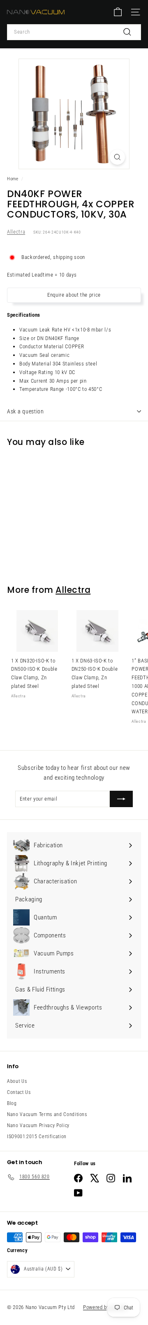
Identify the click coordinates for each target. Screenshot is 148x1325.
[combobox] (74, 32)
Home (12, 179)
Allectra (16, 232)
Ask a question (25, 411)
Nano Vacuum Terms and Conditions (47, 1114)
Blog (12, 1103)
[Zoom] (117, 157)
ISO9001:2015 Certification (37, 1136)
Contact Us (19, 1092)
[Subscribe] (121, 799)
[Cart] (117, 12)
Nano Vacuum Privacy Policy (38, 1125)
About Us (17, 1081)
